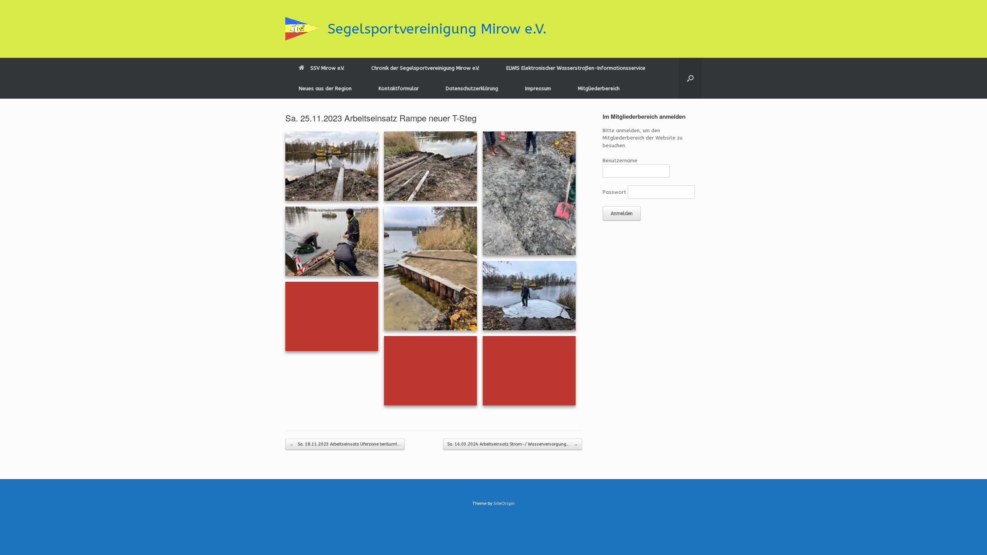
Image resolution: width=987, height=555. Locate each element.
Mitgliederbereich (599, 88)
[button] (690, 78)
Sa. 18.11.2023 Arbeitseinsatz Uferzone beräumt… (345, 444)
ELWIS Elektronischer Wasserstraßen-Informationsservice (575, 68)
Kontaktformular (399, 88)
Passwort (614, 192)
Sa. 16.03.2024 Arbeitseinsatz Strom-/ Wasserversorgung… (512, 444)
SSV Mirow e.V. (327, 68)
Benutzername (620, 160)
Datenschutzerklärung (472, 88)
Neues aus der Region (325, 88)
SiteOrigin (504, 503)
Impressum (538, 88)
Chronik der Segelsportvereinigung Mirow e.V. (425, 68)
